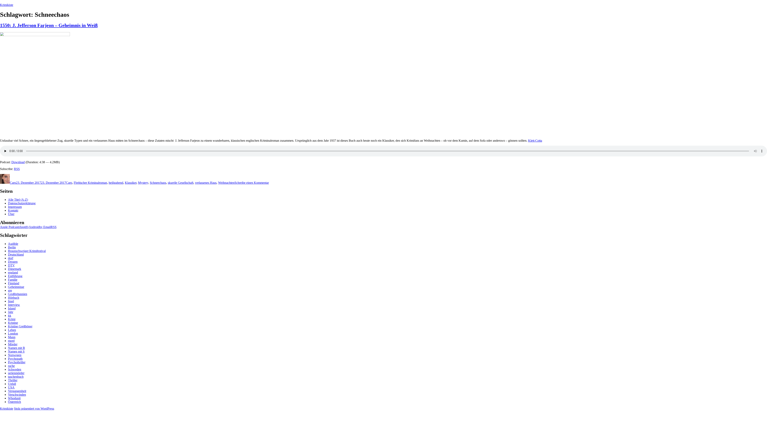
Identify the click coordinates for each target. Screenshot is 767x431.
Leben (12, 330)
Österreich (14, 401)
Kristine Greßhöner (20, 326)
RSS (17, 169)
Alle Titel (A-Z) (18, 199)
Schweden (14, 369)
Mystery (143, 182)
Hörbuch (13, 297)
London (13, 333)
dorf (10, 258)
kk (9, 315)
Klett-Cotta (535, 140)
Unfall (12, 384)
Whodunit (14, 398)
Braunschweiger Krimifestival (27, 251)
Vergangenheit (17, 391)
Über (11, 214)
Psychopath (15, 358)
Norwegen (14, 355)
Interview (14, 304)
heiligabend (116, 182)
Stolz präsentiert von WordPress (34, 408)
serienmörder (16, 373)
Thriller (12, 380)
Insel (11, 301)
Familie (12, 279)
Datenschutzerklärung (22, 203)
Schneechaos (158, 182)
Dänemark (14, 269)
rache (11, 366)
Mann (11, 337)
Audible (13, 243)
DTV (11, 265)
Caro (13, 182)
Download (18, 162)
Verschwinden (17, 394)
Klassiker (130, 182)
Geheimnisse (16, 287)
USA (11, 387)
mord (11, 340)
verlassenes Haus (206, 182)
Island (12, 308)
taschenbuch (16, 376)
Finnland (13, 283)
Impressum (15, 207)
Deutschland (16, 254)
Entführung (15, 276)
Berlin (12, 247)
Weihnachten (226, 182)
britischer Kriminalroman (91, 182)
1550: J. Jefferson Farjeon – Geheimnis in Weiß (49, 25)
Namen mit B (16, 348)
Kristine (13, 322)
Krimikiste (6, 5)
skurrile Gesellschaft (180, 182)
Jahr (10, 312)
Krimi (11, 319)
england (13, 272)
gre (10, 290)
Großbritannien (17, 294)
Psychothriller (16, 362)
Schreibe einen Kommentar (251, 182)
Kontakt (13, 210)
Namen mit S (16, 351)
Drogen (13, 261)
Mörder (12, 344)
